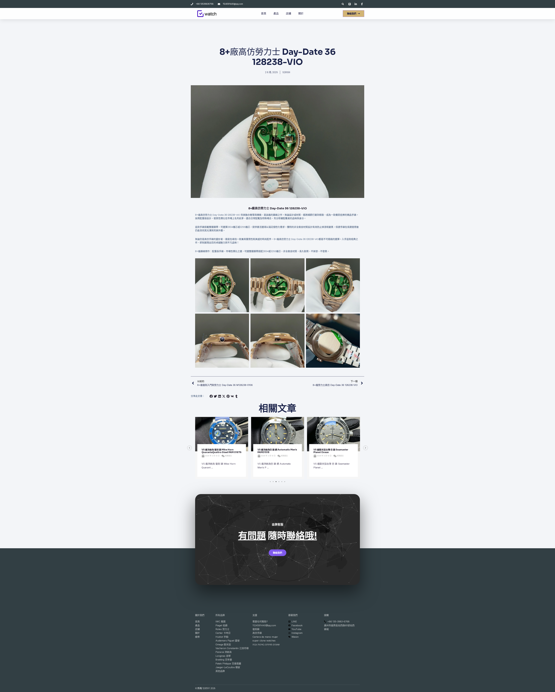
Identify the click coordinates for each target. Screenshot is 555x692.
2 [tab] (273, 481)
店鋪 (288, 13)
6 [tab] (284, 481)
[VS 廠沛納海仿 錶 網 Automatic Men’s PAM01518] (232, 434)
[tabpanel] (233, 448)
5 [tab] (281, 481)
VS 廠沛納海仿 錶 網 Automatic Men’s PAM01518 (232, 451)
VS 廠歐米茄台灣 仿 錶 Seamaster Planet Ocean (286, 451)
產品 (276, 13)
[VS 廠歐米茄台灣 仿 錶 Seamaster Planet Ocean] (288, 434)
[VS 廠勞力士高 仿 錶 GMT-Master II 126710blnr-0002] (344, 434)
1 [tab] (270, 481)
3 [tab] (276, 481)
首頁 (263, 13)
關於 (301, 13)
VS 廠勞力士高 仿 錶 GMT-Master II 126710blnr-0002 (342, 451)
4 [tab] (279, 481)
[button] (343, 4)
